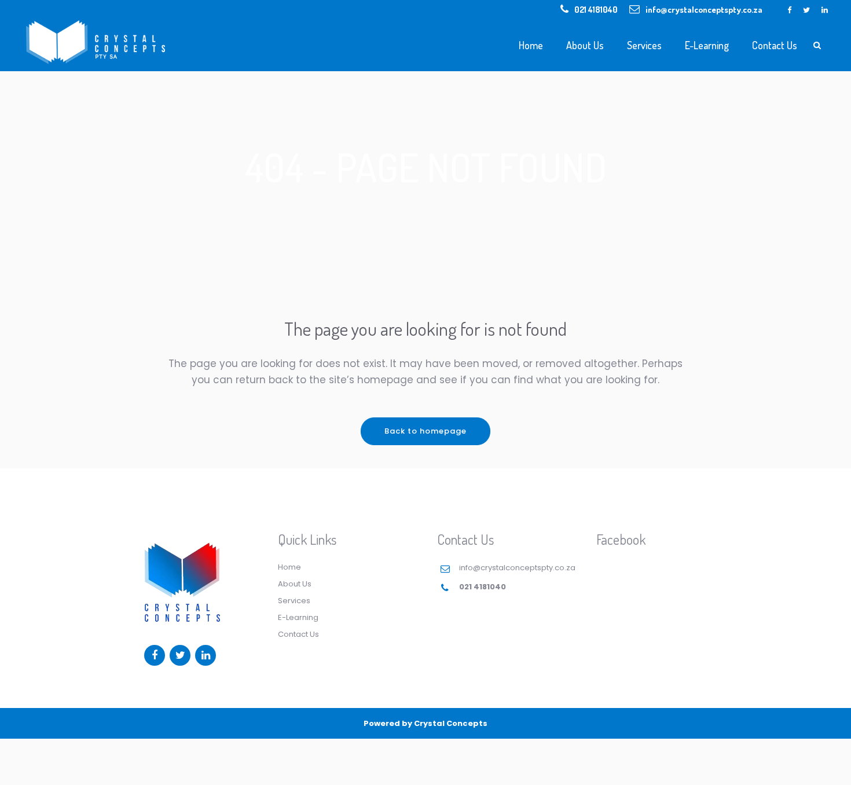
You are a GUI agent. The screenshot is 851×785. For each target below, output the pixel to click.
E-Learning (298, 617)
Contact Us (298, 634)
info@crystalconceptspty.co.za (703, 9)
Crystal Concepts (450, 723)
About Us (294, 583)
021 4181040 (596, 9)
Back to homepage (425, 430)
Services (294, 600)
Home (289, 567)
